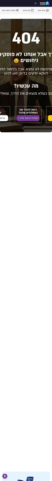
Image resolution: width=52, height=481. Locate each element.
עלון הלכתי (26, 10)
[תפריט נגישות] (4, 476)
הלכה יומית (41, 10)
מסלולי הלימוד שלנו (8, 10)
